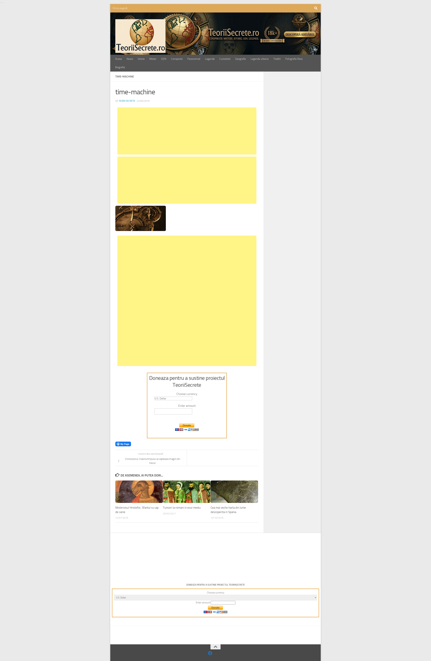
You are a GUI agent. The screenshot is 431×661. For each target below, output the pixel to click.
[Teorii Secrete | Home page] (140, 36)
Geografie (240, 58)
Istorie (141, 58)
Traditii (277, 58)
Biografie (120, 67)
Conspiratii (177, 58)
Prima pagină (120, 8)
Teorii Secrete (127, 101)
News (130, 58)
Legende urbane (260, 58)
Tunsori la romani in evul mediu (182, 507)
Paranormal (193, 58)
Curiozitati (224, 58)
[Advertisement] (186, 131)
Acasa (118, 58)
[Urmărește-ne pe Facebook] (210, 653)
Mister (152, 58)
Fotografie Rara (294, 58)
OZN (163, 58)
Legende (210, 58)
